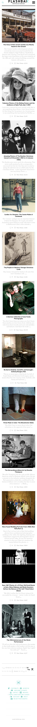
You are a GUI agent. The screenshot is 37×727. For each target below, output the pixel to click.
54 (10, 671)
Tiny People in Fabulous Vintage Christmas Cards (18, 268)
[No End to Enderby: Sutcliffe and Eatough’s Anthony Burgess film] (18, 351)
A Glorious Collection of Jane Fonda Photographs (18, 318)
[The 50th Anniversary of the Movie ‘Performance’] (18, 621)
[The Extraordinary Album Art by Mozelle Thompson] (18, 451)
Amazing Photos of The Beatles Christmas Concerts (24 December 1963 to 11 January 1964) (18, 158)
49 (25, 668)
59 (22, 671)
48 (23, 668)
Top (28, 669)
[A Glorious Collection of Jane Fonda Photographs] (18, 298)
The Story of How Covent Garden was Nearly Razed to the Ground (18, 45)
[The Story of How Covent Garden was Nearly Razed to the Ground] (18, 25)
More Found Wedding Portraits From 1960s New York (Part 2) (18, 527)
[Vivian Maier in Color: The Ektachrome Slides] (18, 403)
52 (5, 671)
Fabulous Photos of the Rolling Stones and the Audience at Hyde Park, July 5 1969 (18, 104)
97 (26, 671)
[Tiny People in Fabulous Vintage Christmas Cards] (18, 248)
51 (3, 671)
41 (6, 668)
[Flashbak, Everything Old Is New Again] (19, 2)
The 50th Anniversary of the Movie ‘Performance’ (18, 641)
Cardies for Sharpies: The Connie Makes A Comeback (18, 215)
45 (16, 668)
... (25, 60)
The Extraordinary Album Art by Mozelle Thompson (18, 471)
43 (11, 668)
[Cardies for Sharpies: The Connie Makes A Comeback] (18, 195)
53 (8, 671)
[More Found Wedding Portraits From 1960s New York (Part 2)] (18, 508)
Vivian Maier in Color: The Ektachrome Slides (18, 423)
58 (19, 671)
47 (20, 668)
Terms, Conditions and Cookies (19, 694)
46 (18, 668)
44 (13, 668)
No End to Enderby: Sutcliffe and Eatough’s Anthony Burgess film (18, 371)
